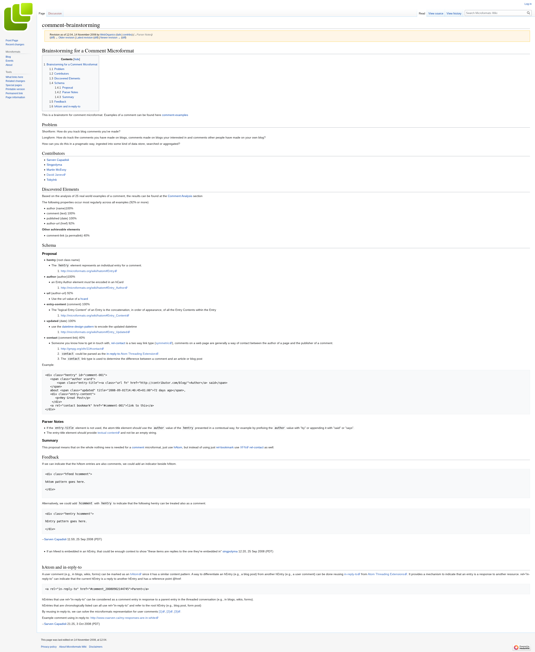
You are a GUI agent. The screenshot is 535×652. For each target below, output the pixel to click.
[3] (176, 611)
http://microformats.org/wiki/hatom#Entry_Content (93, 315)
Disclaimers (95, 646)
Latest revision (84, 37)
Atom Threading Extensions (386, 574)
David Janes (55, 174)
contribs (127, 34)
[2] (168, 611)
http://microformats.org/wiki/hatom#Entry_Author (93, 287)
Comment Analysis (180, 196)
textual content (107, 432)
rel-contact (118, 343)
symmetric (162, 343)
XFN (243, 447)
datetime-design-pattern (78, 326)
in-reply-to (113, 353)
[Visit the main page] (18, 16)
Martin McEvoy (56, 169)
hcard (84, 298)
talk (119, 34)
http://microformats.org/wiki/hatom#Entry (87, 271)
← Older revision (64, 37)
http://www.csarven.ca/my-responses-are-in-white (123, 617)
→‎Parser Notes (143, 34)
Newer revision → (110, 37)
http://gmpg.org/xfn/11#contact (81, 348)
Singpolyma (54, 164)
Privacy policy (49, 646)
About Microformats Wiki (73, 646)
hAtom (178, 447)
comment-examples (175, 115)
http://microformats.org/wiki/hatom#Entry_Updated (94, 332)
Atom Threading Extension (138, 353)
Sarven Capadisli (58, 159)
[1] (160, 611)
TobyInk (52, 179)
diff (52, 37)
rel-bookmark (225, 447)
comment (138, 447)
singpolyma (230, 551)
